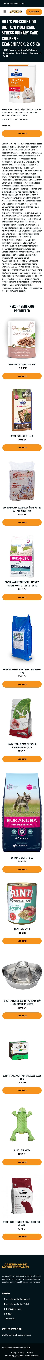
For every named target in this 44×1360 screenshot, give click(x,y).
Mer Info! (22, 133)
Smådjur (16, 109)
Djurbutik (34, 12)
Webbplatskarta (32, 1355)
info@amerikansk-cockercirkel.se (14, 3)
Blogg (8, 1314)
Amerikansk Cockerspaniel (18, 1299)
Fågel (23, 109)
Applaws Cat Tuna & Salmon (22, 364)
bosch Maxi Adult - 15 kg (22, 435)
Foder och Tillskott (19, 115)
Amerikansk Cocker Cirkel (17, 1304)
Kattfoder (6, 115)
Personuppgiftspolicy (14, 1355)
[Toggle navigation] (5, 11)
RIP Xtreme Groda (22, 1150)
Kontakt (21, 1352)
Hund (33, 109)
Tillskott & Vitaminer (28, 112)
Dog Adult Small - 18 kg (22, 857)
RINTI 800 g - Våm (22, 929)
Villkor (30, 1352)
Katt (29, 109)
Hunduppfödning (13, 1309)
